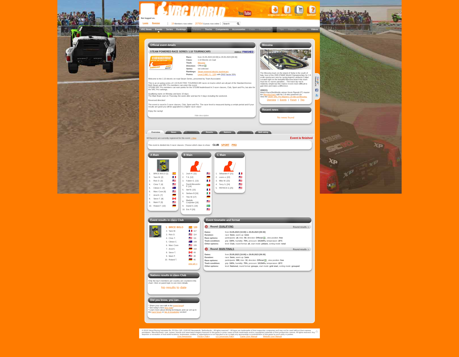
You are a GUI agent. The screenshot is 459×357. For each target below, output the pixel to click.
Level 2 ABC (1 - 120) (207, 74)
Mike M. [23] (224, 181)
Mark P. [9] (158, 202)
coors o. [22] (224, 177)
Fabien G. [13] (192, 181)
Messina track (269, 94)
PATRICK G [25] (226, 188)
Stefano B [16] (192, 193)
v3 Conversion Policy (225, 336)
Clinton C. (173, 242)
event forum (178, 305)
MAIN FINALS (226, 249)
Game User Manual (248, 336)
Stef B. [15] (191, 190)
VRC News (146, 29)
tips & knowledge (171, 312)
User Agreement (184, 336)
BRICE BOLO (176, 227)
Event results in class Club (167, 219)
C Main (221, 154)
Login (145, 23)
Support (311, 15)
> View (193, 138)
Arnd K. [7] (158, 195)
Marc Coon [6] (159, 191)
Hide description (202, 115)
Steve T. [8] (158, 199)
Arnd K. (172, 249)
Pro (234, 145)
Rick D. (172, 234)
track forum (157, 312)
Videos (314, 29)
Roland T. (173, 260)
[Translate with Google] (316, 81)
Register (156, 23)
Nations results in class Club (168, 275)
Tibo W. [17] (191, 197)
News (173, 132)
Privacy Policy (203, 336)
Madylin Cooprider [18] (192, 201)
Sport (225, 145)
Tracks (208, 29)
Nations (227, 132)
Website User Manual (272, 336)
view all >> (192, 264)
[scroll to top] (316, 331)
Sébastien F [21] (226, 173)
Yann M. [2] (158, 177)
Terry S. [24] (224, 184)
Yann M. (172, 231)
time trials (169, 308)
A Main (154, 154)
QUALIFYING (226, 226)
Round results (300, 227)
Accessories (238, 29)
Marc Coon (173, 245)
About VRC (286, 15)
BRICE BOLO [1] (160, 173)
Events (158, 29)
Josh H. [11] (191, 173)
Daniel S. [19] (192, 206)
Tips (302, 100)
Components (222, 29)
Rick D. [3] (158, 181)
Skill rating (263, 132)
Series (169, 29)
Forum (293, 100)
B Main (188, 154)
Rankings (181, 29)
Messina (201, 63)
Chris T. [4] (158, 184)
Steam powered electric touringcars (213, 71)
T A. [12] (189, 177)
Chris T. (172, 238)
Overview (271, 100)
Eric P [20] (190, 209)
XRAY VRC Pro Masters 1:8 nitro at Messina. (287, 97)
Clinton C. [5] (159, 188)
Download (274, 15)
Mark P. (172, 256)
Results (209, 132)
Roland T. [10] (159, 206)
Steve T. (172, 252)
